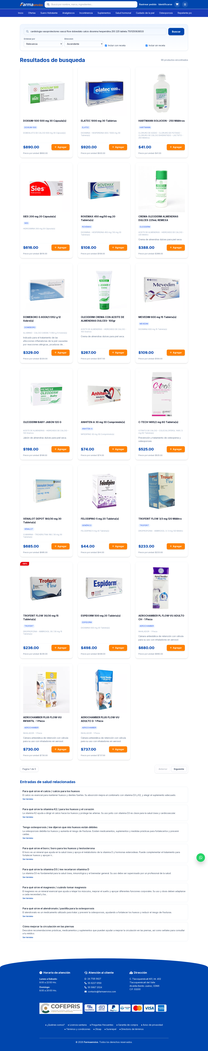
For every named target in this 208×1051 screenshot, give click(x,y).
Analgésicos (68, 13)
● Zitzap (97, 1029)
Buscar (176, 31)
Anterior (163, 769)
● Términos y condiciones (77, 1029)
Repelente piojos (186, 13)
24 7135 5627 (94, 978)
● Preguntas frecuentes (101, 1025)
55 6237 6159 (94, 983)
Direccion (68, 39)
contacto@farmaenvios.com (102, 991)
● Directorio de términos (131, 1029)
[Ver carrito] (177, 4)
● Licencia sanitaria (77, 1025)
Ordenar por (29, 39)
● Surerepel (110, 1029)
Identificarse (165, 4)
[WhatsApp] (200, 857)
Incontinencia (86, 13)
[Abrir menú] (185, 4)
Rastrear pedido (148, 4)
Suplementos (104, 13)
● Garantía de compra (127, 1025)
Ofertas (32, 13)
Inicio (20, 13)
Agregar (62, 147)
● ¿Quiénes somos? (55, 1025)
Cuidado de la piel (145, 13)
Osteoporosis (166, 13)
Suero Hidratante (49, 13)
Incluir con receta (116, 45)
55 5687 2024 (95, 987)
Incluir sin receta (157, 45)
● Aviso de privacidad (152, 1025)
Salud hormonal (123, 13)
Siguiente (179, 769)
